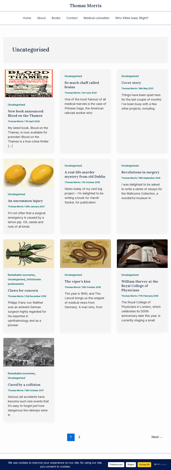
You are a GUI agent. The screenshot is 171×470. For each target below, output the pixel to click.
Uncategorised (16, 104)
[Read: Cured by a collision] (28, 352)
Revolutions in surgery (140, 172)
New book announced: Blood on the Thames (26, 113)
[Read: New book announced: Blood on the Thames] (28, 83)
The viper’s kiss (77, 281)
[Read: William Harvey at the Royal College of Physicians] (142, 253)
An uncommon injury (25, 201)
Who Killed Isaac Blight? (131, 18)
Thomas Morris (86, 5)
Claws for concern (23, 290)
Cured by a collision (24, 384)
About (41, 18)
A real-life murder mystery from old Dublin (85, 174)
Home (27, 18)
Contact (71, 18)
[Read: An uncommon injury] (28, 172)
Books (56, 18)
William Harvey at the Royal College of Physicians (139, 285)
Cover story (131, 83)
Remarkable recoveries (21, 274)
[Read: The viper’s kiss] (85, 253)
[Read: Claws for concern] (28, 253)
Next (157, 437)
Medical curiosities (96, 18)
